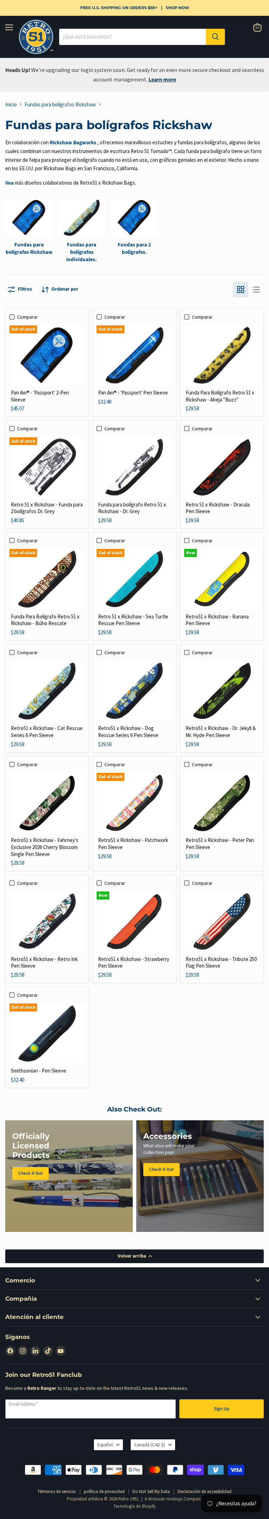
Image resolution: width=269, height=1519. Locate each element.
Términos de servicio (56, 1491)
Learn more (162, 80)
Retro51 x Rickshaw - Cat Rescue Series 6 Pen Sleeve (47, 731)
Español (105, 1445)
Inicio (11, 104)
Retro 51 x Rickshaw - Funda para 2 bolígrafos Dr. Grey (47, 508)
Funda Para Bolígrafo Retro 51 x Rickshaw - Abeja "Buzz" (220, 396)
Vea (9, 183)
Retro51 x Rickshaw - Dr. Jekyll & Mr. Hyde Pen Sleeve (221, 731)
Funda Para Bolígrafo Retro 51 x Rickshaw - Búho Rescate (45, 620)
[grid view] (240, 289)
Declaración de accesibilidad (205, 1491)
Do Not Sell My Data (151, 1491)
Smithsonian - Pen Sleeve (38, 1070)
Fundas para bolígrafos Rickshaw (60, 104)
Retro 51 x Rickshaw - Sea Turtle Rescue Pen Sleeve (133, 620)
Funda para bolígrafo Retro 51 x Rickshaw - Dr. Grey (132, 508)
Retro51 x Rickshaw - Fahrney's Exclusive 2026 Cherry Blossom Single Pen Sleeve (44, 847)
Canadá (149, 1445)
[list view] (256, 289)
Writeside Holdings (165, 1499)
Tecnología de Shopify (134, 1506)
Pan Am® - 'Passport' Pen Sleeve (133, 392)
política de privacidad (104, 1491)
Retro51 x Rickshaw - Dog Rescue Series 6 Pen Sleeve (128, 731)
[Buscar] (215, 37)
